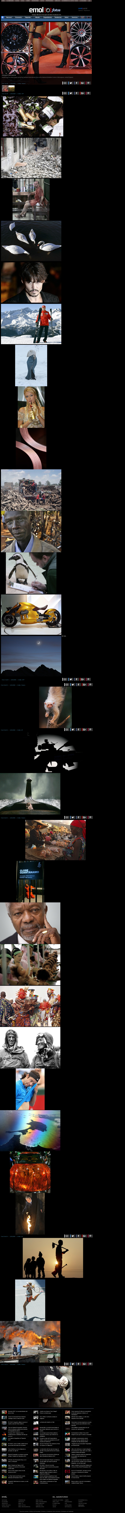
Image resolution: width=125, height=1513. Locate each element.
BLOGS (54, 1505)
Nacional (9, 17)
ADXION (80, 1501)
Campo (28, 0)
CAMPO (67, 1500)
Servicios (75, 17)
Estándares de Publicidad (67, 1511)
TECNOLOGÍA (5, 1506)
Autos (42, 0)
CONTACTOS (39, 1505)
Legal (22, 0)
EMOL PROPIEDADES (41, 1501)
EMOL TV (20, 1503)
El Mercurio (10, 0)
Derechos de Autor (24, 1511)
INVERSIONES (68, 1501)
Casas (76, 0)
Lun (89, 0)
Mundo (37, 17)
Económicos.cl (66, 0)
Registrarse (87, 10)
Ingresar (80, 10)
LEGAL (54, 1506)
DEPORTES (5, 1503)
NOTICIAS (4, 1500)
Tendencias (58, 17)
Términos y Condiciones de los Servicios (50, 1511)
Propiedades (49, 0)
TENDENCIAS (21, 1500)
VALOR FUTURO (82, 1503)
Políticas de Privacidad (34, 1511)
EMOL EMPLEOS (40, 1503)
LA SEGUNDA (68, 1505)
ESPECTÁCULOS (6, 1505)
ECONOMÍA (5, 1501)
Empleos (57, 0)
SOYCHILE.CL (68, 1506)
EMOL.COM (55, 1501)
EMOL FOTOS (21, 1505)
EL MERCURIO (56, 1503)
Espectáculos (48, 17)
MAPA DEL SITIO (40, 1506)
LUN (66, 1503)
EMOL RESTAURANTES (24, 1506)
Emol (3, 0)
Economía (18, 17)
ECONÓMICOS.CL (83, 1500)
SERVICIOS (21, 1501)
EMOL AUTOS (39, 1500)
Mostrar (46, 4)
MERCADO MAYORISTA (81, 1505)
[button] (89, 24)
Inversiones (35, 0)
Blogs (17, 0)
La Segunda (83, 0)
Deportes (28, 17)
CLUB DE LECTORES (58, 1500)
